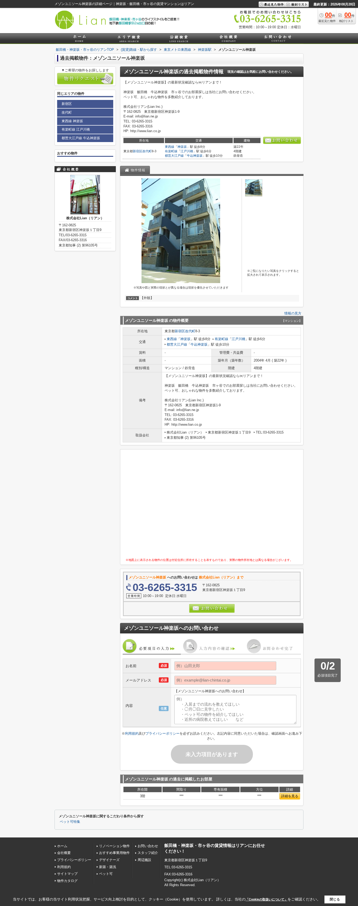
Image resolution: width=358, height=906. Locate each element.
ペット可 (106, 874)
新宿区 (137, 151)
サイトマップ (67, 874)
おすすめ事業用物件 (114, 853)
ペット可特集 (70, 822)
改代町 (147, 151)
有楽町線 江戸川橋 (76, 129)
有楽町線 (171, 151)
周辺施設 (144, 860)
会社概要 (64, 853)
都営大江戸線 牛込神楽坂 (81, 138)
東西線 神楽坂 (72, 121)
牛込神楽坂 (195, 155)
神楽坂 (182, 147)
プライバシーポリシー (162, 733)
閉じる (335, 899)
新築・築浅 (107, 867)
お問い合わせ (148, 846)
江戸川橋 (187, 151)
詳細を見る (289, 796)
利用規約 (132, 733)
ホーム (62, 846)
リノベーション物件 (114, 846)
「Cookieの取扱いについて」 (267, 899)
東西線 (169, 147)
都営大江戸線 (174, 155)
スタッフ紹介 (148, 853)
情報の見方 (292, 313)
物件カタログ (67, 881)
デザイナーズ (109, 860)
